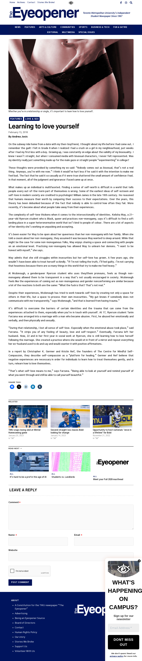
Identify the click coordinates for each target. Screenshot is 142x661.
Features (30, 27)
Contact (31, 2)
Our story (20, 637)
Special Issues (86, 32)
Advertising (21, 613)
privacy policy (116, 656)
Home (12, 2)
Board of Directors (25, 623)
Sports (83, 27)
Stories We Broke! (46, 2)
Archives (21, 2)
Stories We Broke (24, 642)
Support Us (21, 646)
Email (78, 535)
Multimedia (68, 32)
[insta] (126, 2)
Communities (67, 27)
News (18, 27)
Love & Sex (32, 119)
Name (12, 535)
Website (12, 550)
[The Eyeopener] (43, 15)
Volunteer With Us (25, 651)
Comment (14, 502)
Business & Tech (100, 27)
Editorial (52, 32)
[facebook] (121, 2)
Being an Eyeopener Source (30, 618)
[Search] (131, 2)
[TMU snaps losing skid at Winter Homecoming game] (28, 416)
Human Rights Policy (26, 632)
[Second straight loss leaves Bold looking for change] (70, 416)
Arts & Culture (48, 27)
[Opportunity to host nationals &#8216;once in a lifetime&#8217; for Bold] (112, 416)
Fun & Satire (120, 27)
